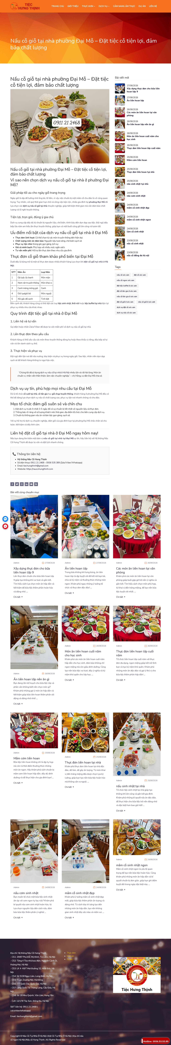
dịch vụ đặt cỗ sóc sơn (126, 307)
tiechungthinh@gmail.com (35, 465)
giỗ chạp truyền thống (62, 393)
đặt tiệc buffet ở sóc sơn (127, 286)
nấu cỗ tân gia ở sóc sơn (127, 296)
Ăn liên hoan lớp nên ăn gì (140, 124)
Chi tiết (17, 597)
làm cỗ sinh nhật (135, 231)
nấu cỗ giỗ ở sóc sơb (146, 302)
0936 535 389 (53, 462)
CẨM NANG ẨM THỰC (124, 6)
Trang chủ (57, 6)
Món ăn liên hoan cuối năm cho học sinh (143, 138)
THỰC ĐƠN (88, 6)
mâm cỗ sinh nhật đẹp (138, 207)
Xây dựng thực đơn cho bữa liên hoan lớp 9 (143, 90)
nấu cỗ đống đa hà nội (138, 255)
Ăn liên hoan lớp (135, 100)
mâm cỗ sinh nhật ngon (139, 219)
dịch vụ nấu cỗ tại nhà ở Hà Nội (54, 372)
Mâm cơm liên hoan (137, 160)
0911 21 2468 (37, 462)
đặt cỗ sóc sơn (140, 275)
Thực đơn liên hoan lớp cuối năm (143, 148)
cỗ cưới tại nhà (30, 393)
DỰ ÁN (142, 6)
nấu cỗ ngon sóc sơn (125, 280)
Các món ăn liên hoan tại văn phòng (142, 114)
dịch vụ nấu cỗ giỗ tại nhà (35, 206)
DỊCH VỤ (103, 6)
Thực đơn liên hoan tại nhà (140, 172)
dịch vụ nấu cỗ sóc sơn (126, 313)
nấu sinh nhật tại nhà (137, 184)
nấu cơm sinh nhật (136, 195)
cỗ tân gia (42, 393)
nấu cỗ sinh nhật (135, 243)
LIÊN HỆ (153, 6)
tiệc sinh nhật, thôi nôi (68, 303)
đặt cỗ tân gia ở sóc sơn (127, 291)
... (27, 591)
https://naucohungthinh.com (39, 469)
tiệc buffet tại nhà (93, 303)
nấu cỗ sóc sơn (123, 275)
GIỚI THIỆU (72, 6)
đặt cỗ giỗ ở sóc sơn (125, 302)
